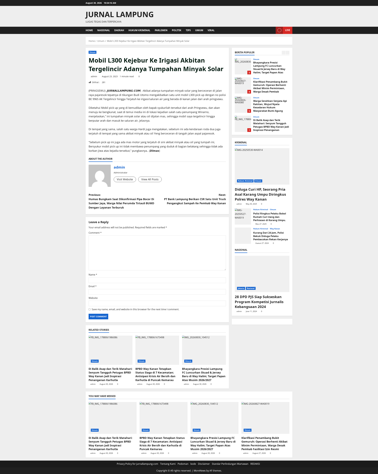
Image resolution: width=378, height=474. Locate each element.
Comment (95, 232)
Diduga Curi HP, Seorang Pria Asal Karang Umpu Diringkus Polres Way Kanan (260, 194)
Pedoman (183, 463)
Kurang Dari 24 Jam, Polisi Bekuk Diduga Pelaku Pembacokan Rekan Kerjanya (243, 236)
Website (93, 298)
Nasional (103, 30)
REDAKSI (255, 463)
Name (93, 274)
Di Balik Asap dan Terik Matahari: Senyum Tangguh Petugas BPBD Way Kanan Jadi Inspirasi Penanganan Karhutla (110, 374)
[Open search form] (272, 30)
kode (193, 463)
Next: (195, 199)
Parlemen (161, 30)
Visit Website (125, 179)
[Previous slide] (283, 52)
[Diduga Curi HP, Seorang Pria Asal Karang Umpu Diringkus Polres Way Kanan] (262, 166)
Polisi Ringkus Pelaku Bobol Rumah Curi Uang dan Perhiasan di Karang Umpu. (243, 216)
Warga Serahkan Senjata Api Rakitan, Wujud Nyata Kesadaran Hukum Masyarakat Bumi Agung (243, 105)
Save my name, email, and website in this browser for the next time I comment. (135, 309)
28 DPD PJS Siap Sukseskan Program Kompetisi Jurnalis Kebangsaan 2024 (259, 301)
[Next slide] (287, 52)
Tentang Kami (168, 463)
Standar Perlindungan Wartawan (230, 463)
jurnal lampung (120, 14)
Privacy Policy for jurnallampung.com (137, 463)
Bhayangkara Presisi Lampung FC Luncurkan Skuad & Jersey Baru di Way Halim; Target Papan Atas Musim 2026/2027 (203, 374)
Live (287, 30)
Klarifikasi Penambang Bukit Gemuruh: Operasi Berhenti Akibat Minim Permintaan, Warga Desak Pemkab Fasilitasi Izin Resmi (243, 85)
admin (94, 76)
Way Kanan (275, 229)
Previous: (121, 201)
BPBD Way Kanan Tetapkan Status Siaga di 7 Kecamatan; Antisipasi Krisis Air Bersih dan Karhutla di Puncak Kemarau (155, 374)
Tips (188, 30)
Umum (199, 30)
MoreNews (200, 470)
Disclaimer (204, 463)
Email (93, 286)
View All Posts (150, 179)
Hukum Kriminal (139, 30)
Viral (211, 30)
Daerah (119, 30)
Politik (176, 30)
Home (89, 30)
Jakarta (241, 288)
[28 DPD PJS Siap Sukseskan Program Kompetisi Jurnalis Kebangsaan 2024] (262, 274)
